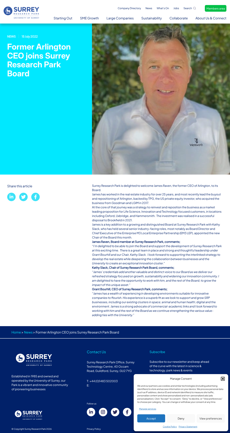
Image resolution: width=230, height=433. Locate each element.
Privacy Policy (94, 429)
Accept (151, 418)
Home (16, 332)
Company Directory (129, 8)
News (149, 8)
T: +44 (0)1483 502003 (102, 381)
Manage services (147, 408)
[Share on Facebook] (35, 197)
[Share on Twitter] (23, 197)
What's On (163, 8)
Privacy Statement (188, 426)
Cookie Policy (170, 426)
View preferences (210, 418)
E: (88, 385)
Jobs (176, 8)
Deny (181, 418)
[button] (223, 379)
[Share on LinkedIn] (11, 197)
